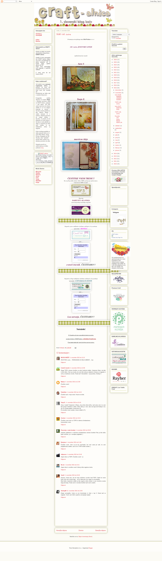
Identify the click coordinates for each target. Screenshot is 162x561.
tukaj (42, 148)
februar (117, 148)
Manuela (38, 171)
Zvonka (63, 418)
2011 (115, 161)
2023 (115, 67)
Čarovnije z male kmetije (68, 430)
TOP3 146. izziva (118, 102)
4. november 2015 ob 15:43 (73, 402)
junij (116, 137)
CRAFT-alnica (115, 234)
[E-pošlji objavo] (75, 347)
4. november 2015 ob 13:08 (77, 368)
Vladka (38, 173)
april (116, 142)
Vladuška (63, 392)
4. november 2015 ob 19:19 (73, 418)
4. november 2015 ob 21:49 (74, 454)
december (118, 90)
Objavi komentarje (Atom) (85, 536)
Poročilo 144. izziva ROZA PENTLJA (118, 119)
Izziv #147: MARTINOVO (118, 108)
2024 (115, 65)
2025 (115, 62)
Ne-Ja (62, 465)
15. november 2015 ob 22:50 (74, 490)
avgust (117, 132)
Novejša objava (61, 530)
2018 (115, 80)
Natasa (63, 381)
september (118, 128)
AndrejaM (63, 490)
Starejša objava (100, 530)
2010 (115, 164)
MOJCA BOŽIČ (65, 357)
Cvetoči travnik (65, 368)
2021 (115, 72)
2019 (115, 77)
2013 (115, 156)
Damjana (63, 442)
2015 (115, 88)
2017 (115, 82)
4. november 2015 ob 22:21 (72, 465)
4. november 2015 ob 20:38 (83, 430)
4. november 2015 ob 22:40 (72, 475)
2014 (115, 153)
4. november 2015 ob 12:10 (77, 357)
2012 (115, 158)
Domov (81, 530)
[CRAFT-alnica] (112, 236)
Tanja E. (63, 402)
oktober (117, 125)
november (118, 92)
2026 (115, 59)
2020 (115, 75)
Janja (37, 176)
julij (116, 135)
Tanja (37, 179)
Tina (37, 177)
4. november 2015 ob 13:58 (72, 381)
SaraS (62, 475)
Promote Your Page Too (117, 237)
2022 (115, 70)
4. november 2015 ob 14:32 (74, 392)
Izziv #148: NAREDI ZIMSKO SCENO (118, 97)
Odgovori (63, 362)
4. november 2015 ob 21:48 (73, 442)
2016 (115, 85)
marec (117, 145)
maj (116, 140)
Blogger (90, 548)
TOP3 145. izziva (118, 112)
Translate (118, 38)
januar (117, 150)
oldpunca (63, 454)
